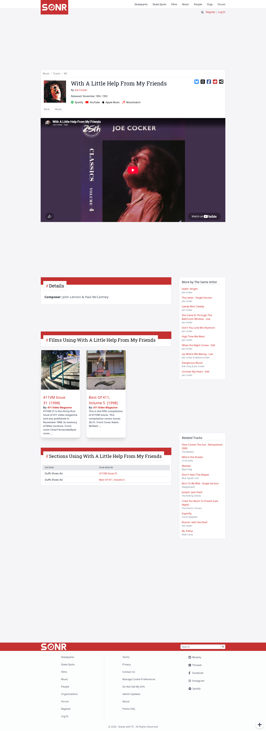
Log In (221, 12)
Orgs (210, 4)
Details (56, 286)
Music (185, 4)
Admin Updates (131, 694)
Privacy (126, 664)
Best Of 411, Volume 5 (112, 479)
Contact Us (128, 672)
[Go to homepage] (54, 7)
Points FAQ (128, 709)
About (125, 701)
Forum (221, 4)
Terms (126, 657)
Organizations (69, 694)
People (198, 4)
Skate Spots (159, 4)
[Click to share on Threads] (203, 81)
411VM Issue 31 (108, 473)
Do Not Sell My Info (133, 686)
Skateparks (141, 4)
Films (174, 4)
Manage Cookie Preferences (138, 679)
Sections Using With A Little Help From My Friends (105, 456)
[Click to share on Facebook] (209, 81)
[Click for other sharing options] (221, 81)
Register (211, 12)
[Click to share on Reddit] (215, 81)
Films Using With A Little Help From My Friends (102, 340)
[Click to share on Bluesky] (196, 81)
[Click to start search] (202, 12)
